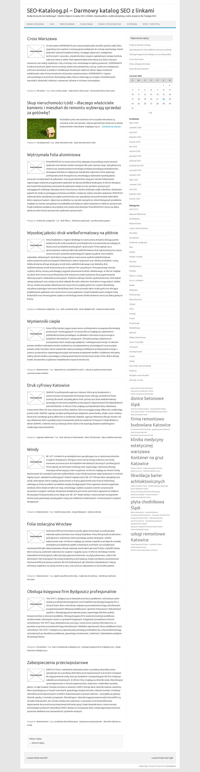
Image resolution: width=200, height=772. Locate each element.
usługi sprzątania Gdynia (139, 544)
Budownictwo (42, 370)
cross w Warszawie (59, 91)
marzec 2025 (134, 199)
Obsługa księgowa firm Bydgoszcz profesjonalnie (71, 591)
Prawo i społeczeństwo (110, 24)
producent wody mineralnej (141, 497)
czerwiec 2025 (135, 184)
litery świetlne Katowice (112, 437)
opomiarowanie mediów (37, 373)
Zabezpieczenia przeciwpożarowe (57, 662)
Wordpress (171, 766)
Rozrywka (132, 24)
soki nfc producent (137, 521)
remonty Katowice (151, 512)
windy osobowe (94, 512)
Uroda (132, 356)
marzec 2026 (134, 142)
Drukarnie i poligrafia (46, 221)
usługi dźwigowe (79, 512)
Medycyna (133, 290)
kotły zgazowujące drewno (152, 468)
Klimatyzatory (135, 266)
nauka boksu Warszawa (78, 91)
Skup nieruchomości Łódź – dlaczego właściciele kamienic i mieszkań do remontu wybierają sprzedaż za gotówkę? (74, 107)
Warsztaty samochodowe (140, 366)
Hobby (132, 252)
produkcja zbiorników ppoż (66, 721)
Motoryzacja (134, 295)
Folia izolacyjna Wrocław (49, 524)
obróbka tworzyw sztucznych (158, 486)
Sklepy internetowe (137, 337)
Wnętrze (133, 371)
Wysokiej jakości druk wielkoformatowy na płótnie (72, 232)
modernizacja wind (62, 512)
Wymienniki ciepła (43, 321)
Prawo (132, 318)
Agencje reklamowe (45, 437)
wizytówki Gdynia (155, 544)
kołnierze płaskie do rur (151, 471)
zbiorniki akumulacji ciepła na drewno (144, 550)
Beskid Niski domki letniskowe (142, 388)
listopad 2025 (135, 161)
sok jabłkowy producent (153, 521)
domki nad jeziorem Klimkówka (142, 394)
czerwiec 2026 (135, 127)
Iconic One (143, 766)
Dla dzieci (41, 91)
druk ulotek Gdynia (138, 412)
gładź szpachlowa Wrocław (66, 576)
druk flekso (65, 221)
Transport (133, 347)
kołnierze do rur (136, 471)
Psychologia (134, 323)
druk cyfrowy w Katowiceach (71, 437)
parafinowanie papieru (100, 221)
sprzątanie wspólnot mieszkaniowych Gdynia (147, 527)
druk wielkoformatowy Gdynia (156, 412)
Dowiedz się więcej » (111, 126)
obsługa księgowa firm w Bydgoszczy (98, 647)
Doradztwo (42, 647)
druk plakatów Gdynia (158, 409)
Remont (132, 333)
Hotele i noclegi (135, 257)
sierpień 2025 (135, 175)
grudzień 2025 (135, 156)
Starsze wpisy (36, 743)
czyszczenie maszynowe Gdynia (142, 391)
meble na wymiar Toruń (139, 486)
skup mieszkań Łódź (63, 143)
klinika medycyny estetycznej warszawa (147, 445)
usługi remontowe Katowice (148, 536)
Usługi (131, 361)
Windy (33, 449)
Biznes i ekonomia (35, 24)
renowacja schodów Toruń (161, 515)
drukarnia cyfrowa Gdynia (140, 409)
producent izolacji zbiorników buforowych (145, 491)
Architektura (134, 219)
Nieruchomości (135, 299)
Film (131, 247)
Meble (132, 285)
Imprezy (132, 261)
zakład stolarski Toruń (138, 547)
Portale (132, 314)
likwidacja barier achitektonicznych (148, 478)
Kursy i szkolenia (136, 280)
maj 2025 (133, 189)
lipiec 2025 (133, 180)
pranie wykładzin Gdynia (139, 489)
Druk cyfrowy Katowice (48, 385)
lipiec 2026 (133, 123)
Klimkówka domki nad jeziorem (142, 435)
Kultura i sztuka (135, 276)
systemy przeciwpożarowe (90, 721)
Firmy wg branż (67, 24)
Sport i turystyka (151, 24)
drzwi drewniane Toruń (139, 414)
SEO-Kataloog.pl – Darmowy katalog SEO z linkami (90, 10)
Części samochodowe (138, 228)
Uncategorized (43, 143)
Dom (52, 24)
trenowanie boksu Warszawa (102, 91)
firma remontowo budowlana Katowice (151, 421)
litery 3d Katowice (92, 437)
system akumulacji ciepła (140, 529)
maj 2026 (133, 132)
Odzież (132, 304)
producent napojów (138, 494)
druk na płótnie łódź (69, 309)
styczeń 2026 (134, 151)
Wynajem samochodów (139, 375)
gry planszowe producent (161, 429)
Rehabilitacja (134, 328)
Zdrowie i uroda (136, 380)
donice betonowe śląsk (147, 401)
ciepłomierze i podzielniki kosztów (69, 370)
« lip (150, 112)
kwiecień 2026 (135, 137)
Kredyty (132, 271)
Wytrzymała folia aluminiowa (53, 154)
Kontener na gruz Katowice (147, 460)
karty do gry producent (139, 432)
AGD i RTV (133, 209)
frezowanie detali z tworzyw (141, 429)
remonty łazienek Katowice (140, 515)
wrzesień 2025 (135, 170)
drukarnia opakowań (80, 221)
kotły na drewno (136, 468)
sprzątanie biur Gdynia (139, 524)
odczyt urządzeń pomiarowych (98, 370)
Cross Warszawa (42, 38)
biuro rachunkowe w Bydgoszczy (66, 647)
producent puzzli (152, 494)
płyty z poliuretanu (137, 512)
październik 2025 (136, 166)
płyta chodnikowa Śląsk (147, 504)
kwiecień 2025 (135, 194)
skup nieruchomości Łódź (84, 143)
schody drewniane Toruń (139, 518)
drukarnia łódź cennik (105, 309)
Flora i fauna (86, 24)
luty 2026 (133, 146)
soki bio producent (156, 518)
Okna (131, 309)
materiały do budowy (88, 576)
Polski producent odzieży (140, 45)
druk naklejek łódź (87, 309)
